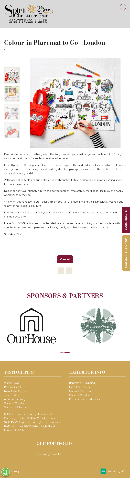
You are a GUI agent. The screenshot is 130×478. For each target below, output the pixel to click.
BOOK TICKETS (125, 220)
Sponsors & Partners (16, 407)
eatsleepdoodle (15, 49)
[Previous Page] (61, 270)
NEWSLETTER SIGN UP (125, 253)
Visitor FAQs (11, 383)
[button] (123, 7)
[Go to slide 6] (67, 352)
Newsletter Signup (15, 391)
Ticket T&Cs (11, 395)
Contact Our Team (80, 391)
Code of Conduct (15, 403)
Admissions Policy (15, 399)
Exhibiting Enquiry (79, 387)
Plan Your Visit (12, 387)
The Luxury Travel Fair (49, 454)
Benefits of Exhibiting (82, 383)
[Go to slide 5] (61, 352)
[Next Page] (69, 270)
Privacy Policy (11, 471)
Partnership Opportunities (85, 399)
